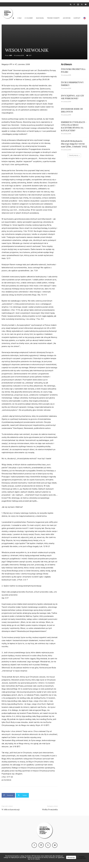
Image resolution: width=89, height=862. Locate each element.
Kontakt (77, 18)
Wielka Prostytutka (50, 809)
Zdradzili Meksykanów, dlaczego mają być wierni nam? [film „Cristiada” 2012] (74, 144)
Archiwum (66, 18)
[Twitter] (82, 4)
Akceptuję (71, 857)
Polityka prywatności (81, 857)
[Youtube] (85, 4)
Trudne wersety (53, 18)
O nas (19, 18)
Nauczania (40, 18)
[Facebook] (74, 4)
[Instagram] (78, 4)
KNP (10, 55)
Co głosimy (29, 18)
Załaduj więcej (73, 155)
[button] (70, 4)
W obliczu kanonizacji (10, 809)
